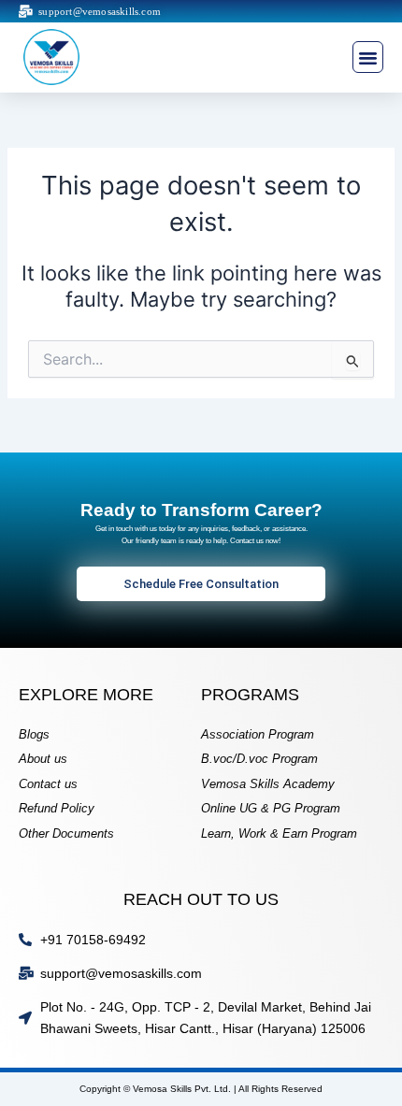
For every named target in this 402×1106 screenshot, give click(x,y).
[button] (368, 57)
